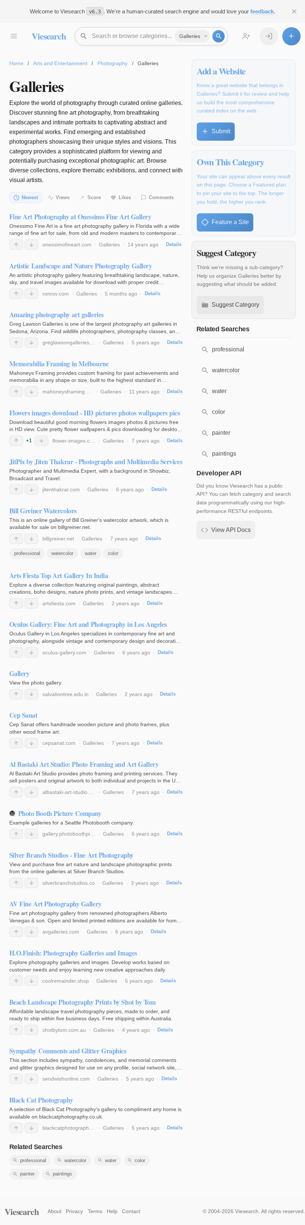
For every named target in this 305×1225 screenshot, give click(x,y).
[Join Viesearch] (246, 36)
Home (16, 63)
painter (27, 1174)
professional (27, 553)
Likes (125, 197)
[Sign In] (269, 36)
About (54, 1211)
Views (63, 197)
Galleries (109, 245)
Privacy (74, 1211)
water (90, 553)
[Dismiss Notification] (294, 11)
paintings (62, 1174)
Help (112, 1211)
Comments (161, 197)
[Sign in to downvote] (31, 244)
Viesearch (48, 35)
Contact (131, 1211)
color (113, 553)
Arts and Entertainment (60, 63)
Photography (112, 63)
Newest (30, 197)
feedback (262, 11)
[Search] (218, 36)
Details (174, 244)
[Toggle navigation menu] (13, 36)
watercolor (62, 553)
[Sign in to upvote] (16, 244)
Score (94, 197)
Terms (95, 1211)
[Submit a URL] (291, 36)
